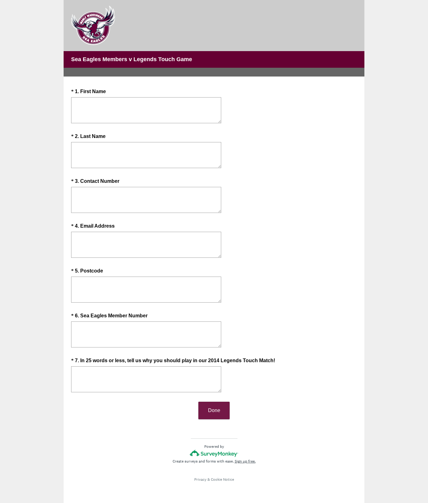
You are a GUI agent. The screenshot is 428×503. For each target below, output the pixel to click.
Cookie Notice (222, 479)
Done (214, 410)
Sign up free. (245, 461)
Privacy (200, 479)
